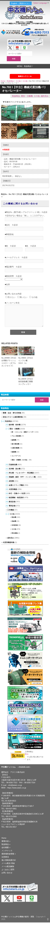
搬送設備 (12, 501)
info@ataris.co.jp (15, 785)
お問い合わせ (7, 873)
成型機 (11, 481)
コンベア (15, 456)
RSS (26, 754)
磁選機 (14, 440)
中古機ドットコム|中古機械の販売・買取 (17, 917)
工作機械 (10, 510)
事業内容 (6, 841)
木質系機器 (13, 489)
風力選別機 (15, 444)
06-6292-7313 (11, 783)
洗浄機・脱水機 (14, 469)
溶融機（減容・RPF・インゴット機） (23, 477)
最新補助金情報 (9, 854)
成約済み (44, 96)
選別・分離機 (27, 96)
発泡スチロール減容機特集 (13, 417)
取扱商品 (10, 81)
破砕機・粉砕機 (14, 424)
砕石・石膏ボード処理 (17, 493)
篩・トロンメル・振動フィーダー (23, 432)
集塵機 (14, 452)
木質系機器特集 (8, 542)
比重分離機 (15, 448)
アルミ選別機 (16, 436)
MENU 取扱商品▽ (25, 66)
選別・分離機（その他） (20, 460)
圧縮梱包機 (13, 464)
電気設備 (12, 506)
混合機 (14, 517)
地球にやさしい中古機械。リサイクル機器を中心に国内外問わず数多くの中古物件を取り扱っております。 (25, 23)
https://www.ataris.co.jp (16, 788)
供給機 (14, 521)
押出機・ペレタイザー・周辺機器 (21, 473)
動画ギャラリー (24, 76)
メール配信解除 (8, 866)
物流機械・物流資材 (16, 497)
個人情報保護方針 (9, 860)
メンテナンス (7, 851)
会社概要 (6, 847)
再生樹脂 (15, 533)
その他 (18, 81)
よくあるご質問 (8, 870)
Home (3, 81)
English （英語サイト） (20, 3)
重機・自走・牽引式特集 (12, 413)
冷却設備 (15, 525)
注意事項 (5, 857)
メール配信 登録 (8, 863)
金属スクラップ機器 (16, 485)
